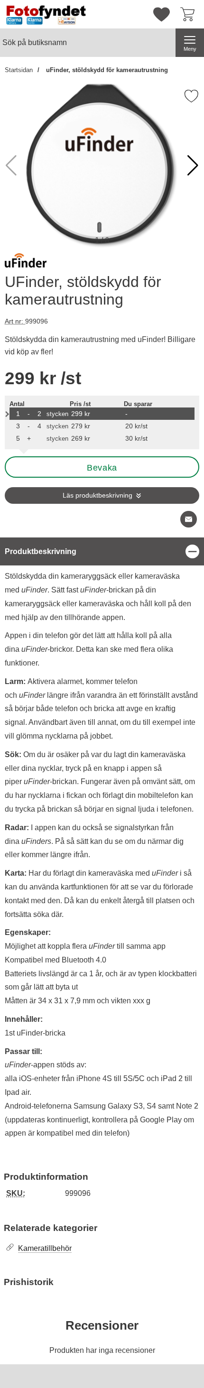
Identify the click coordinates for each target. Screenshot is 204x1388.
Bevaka (102, 467)
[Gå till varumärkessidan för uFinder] (25, 262)
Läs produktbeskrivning (97, 495)
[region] (102, 551)
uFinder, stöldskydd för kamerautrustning (106, 70)
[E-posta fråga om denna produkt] (188, 519)
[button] (192, 165)
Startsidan (19, 70)
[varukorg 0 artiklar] (190, 14)
